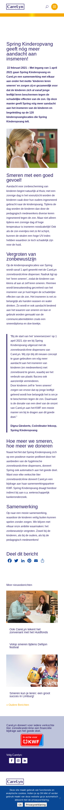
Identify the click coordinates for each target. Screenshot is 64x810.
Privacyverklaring (36, 804)
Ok (20, 804)
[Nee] (60, 798)
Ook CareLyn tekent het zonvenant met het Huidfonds (29, 631)
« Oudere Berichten (17, 704)
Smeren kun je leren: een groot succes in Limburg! (30, 695)
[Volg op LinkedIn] (24, 760)
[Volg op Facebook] (11, 760)
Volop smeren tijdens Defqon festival (28, 646)
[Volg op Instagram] (18, 760)
